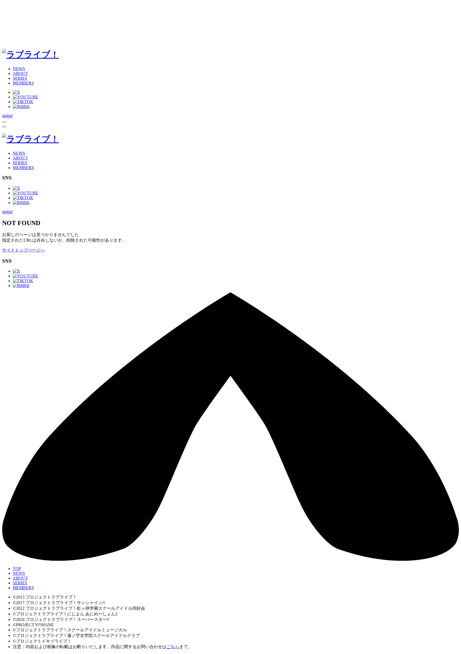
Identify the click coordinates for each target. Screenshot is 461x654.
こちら (172, 646)
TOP (17, 568)
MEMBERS (23, 83)
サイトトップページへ (23, 250)
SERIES (20, 78)
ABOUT (20, 73)
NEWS (19, 68)
